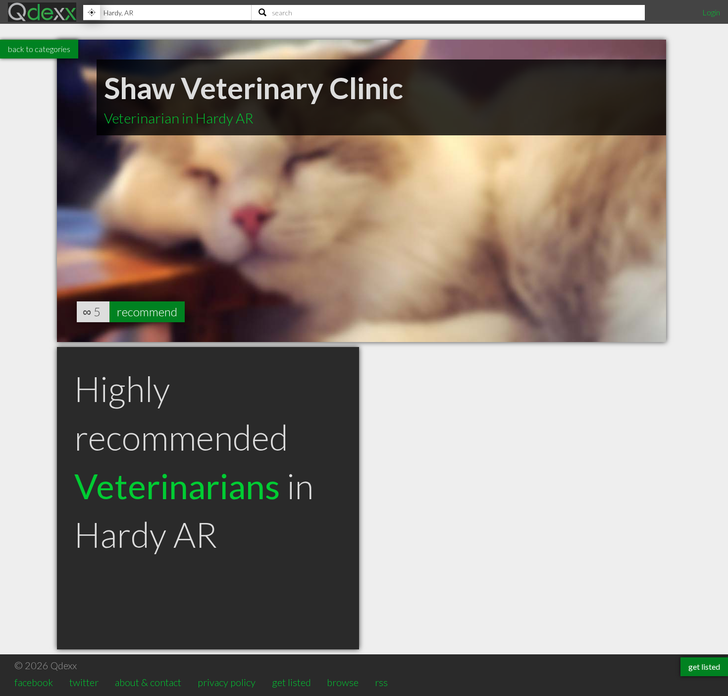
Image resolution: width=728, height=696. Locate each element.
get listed (291, 682)
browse (343, 682)
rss (381, 682)
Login (711, 12)
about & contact (148, 682)
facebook (33, 682)
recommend (147, 311)
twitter (84, 682)
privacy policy (227, 682)
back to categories (39, 49)
